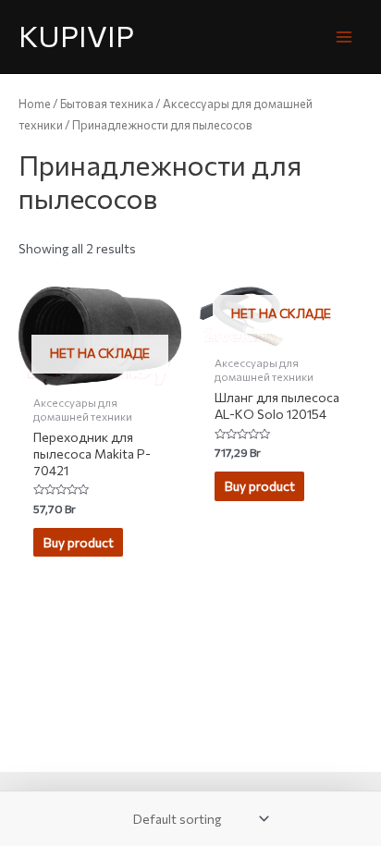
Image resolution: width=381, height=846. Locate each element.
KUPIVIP (76, 36)
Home (34, 103)
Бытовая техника (107, 103)
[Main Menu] (344, 36)
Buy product (78, 542)
